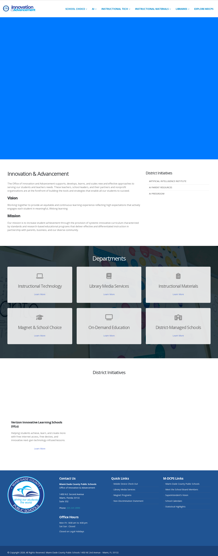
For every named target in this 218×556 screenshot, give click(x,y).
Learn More (39, 294)
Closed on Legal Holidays (71, 531)
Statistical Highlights (175, 506)
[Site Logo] (20, 9)
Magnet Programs (122, 495)
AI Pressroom (156, 193)
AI (93, 9)
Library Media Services (124, 489)
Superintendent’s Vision (176, 495)
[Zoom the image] (25, 478)
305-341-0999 (73, 507)
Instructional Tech (114, 9)
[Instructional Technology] (40, 276)
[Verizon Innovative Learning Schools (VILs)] (39, 398)
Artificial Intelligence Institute (167, 181)
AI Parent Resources (160, 187)
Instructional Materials (152, 9)
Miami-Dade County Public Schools (182, 483)
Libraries (181, 9)
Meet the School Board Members (181, 489)
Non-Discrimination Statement (128, 501)
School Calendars (173, 501)
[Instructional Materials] (178, 276)
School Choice (75, 9)
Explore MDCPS (203, 9)
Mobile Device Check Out (125, 483)
